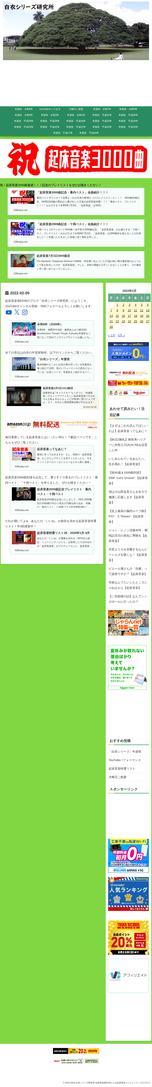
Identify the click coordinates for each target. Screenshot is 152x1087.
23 (123, 321)
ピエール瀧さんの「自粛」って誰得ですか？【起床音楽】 (128, 571)
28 (111, 326)
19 (141, 315)
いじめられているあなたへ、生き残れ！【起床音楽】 (128, 461)
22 (117, 321)
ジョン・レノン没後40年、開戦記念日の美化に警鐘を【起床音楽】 (128, 536)
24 (129, 321)
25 (135, 321)
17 (129, 315)
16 (123, 315)
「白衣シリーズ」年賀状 (125, 751)
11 (135, 310)
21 (111, 321)
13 (147, 310)
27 (147, 321)
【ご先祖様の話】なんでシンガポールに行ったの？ (128, 599)
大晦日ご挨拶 (117, 777)
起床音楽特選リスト (122, 768)
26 (141, 321)
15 (117, 315)
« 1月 (111, 335)
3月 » (121, 335)
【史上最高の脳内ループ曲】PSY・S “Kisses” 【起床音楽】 (128, 516)
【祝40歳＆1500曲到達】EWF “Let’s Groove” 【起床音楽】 (128, 478)
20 (147, 315)
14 (111, 315)
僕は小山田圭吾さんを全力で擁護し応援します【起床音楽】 (128, 497)
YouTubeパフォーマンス (125, 760)
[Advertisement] (76, 84)
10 (129, 310)
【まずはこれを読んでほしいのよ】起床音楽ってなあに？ (128, 428)
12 (141, 310)
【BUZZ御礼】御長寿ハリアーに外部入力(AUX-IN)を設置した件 (128, 445)
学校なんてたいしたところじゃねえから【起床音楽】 (128, 585)
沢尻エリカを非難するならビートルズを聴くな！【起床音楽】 (128, 555)
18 (135, 315)
